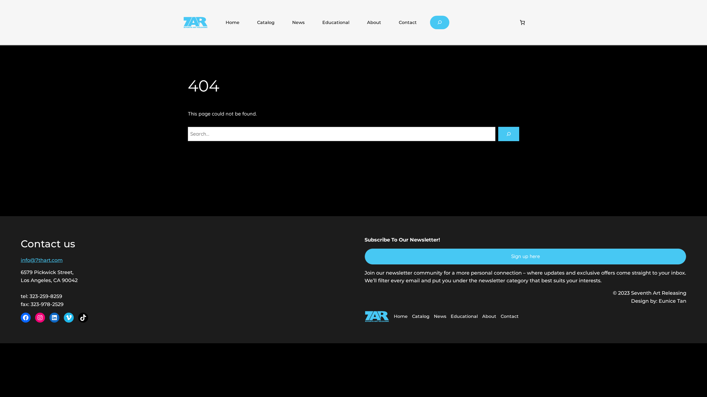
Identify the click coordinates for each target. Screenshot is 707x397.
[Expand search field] (440, 22)
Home (232, 22)
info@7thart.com (42, 260)
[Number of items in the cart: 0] (522, 22)
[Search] (508, 134)
